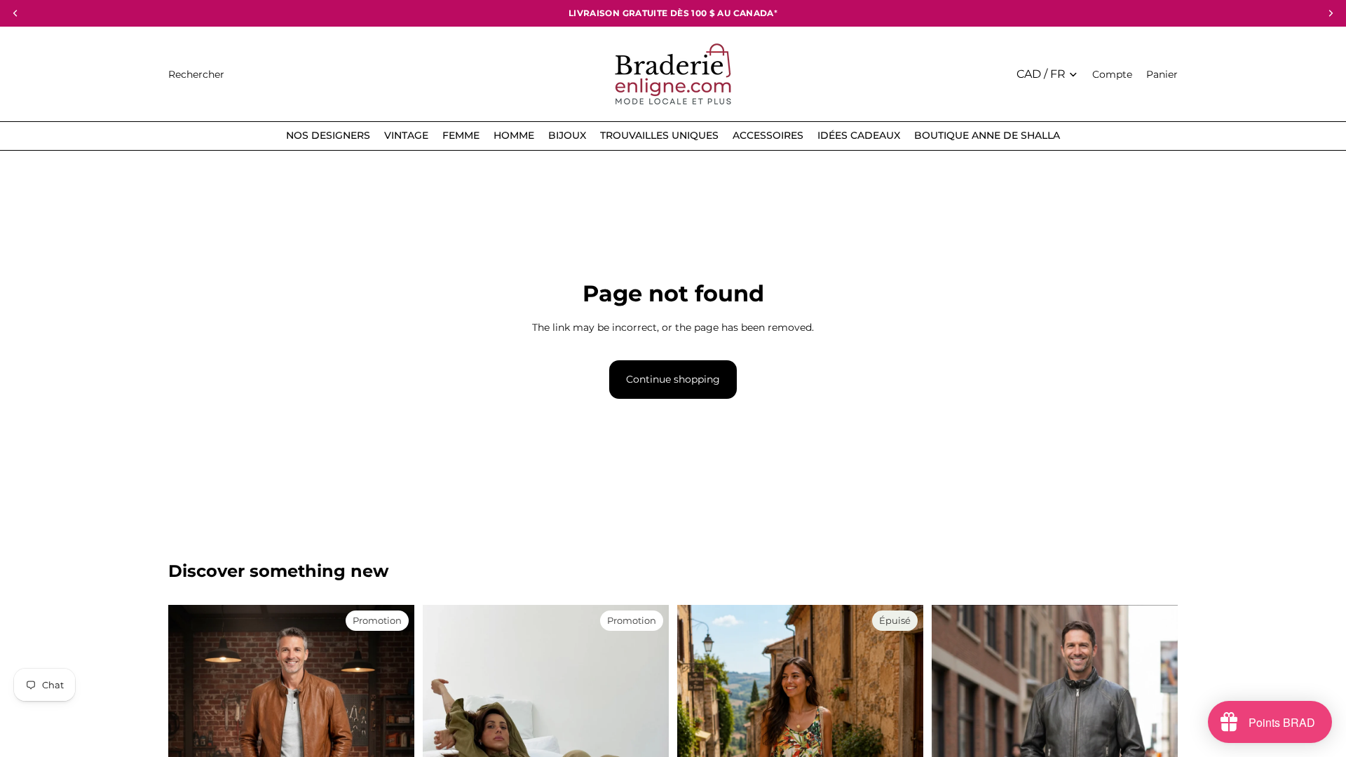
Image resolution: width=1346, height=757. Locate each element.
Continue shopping (673, 379)
